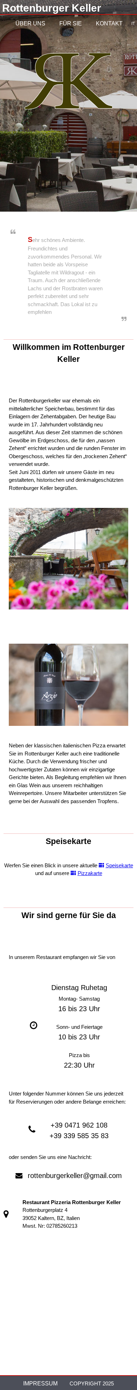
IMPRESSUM (40, 1383)
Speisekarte (119, 865)
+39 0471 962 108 (79, 1125)
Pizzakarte (90, 873)
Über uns (30, 23)
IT (133, 23)
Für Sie (70, 23)
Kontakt (109, 23)
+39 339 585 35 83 (79, 1136)
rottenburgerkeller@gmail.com (75, 1175)
